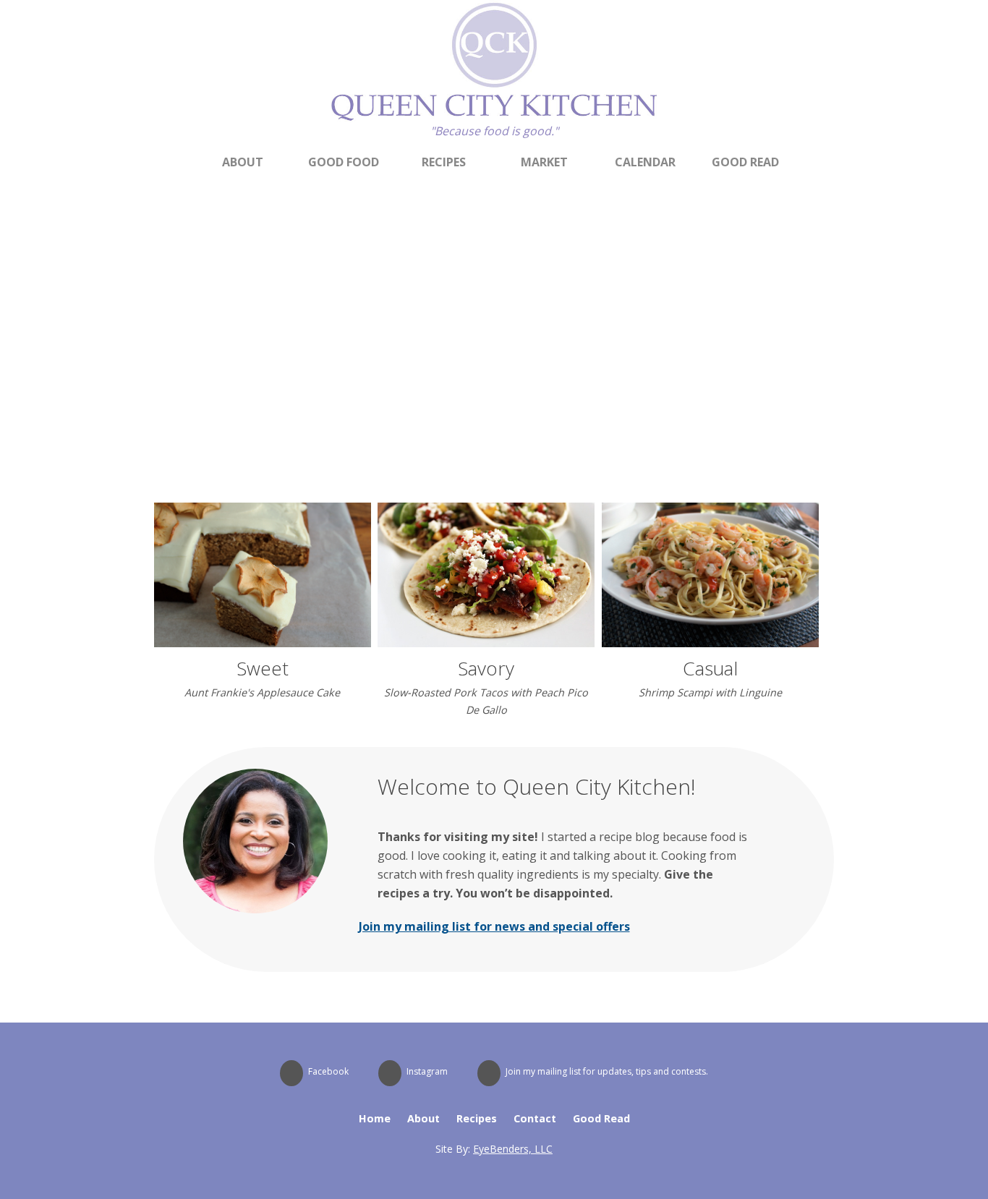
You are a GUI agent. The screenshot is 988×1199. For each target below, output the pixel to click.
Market (544, 162)
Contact (535, 1118)
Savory (486, 668)
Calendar (645, 162)
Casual (710, 668)
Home (375, 1118)
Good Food (343, 162)
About (242, 162)
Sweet (263, 668)
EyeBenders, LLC (513, 1149)
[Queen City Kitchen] (494, 118)
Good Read (745, 162)
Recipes (444, 162)
